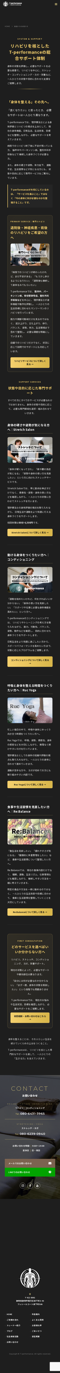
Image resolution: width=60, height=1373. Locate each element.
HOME (9, 1314)
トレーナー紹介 (14, 1325)
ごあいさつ (37, 1331)
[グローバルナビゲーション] (56, 4)
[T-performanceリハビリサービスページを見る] (30, 254)
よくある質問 (38, 1320)
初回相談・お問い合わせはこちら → (30, 1018)
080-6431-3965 (32, 1113)
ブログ (10, 1331)
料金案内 (36, 1314)
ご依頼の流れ (12, 1320)
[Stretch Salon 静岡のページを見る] (30, 450)
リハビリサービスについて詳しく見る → (30, 362)
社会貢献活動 (12, 1337)
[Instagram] (23, 1186)
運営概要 (36, 1337)
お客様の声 (37, 1325)
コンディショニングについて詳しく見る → (30, 661)
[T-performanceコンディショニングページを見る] (30, 580)
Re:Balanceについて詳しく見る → (30, 912)
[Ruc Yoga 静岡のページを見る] (30, 710)
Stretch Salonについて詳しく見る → (30, 532)
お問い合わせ (12, 1342)
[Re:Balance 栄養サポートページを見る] (30, 832)
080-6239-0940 (32, 1134)
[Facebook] (30, 1186)
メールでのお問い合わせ (20, 1163)
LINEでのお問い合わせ (19, 1172)
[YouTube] (37, 1186)
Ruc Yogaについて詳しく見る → (30, 784)
